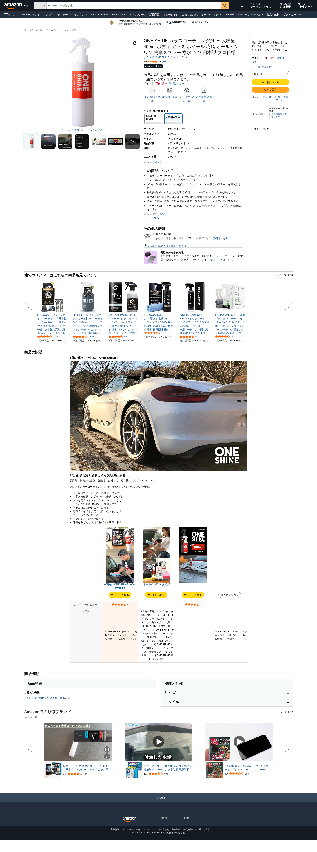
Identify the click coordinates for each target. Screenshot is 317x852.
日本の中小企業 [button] (169, 97)
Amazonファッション (250, 14)
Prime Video (119, 14)
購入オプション (230, 594)
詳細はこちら (176, 83)
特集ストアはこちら (221, 259)
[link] (52, 324)
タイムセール (137, 14)
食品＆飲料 (273, 14)
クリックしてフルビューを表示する (82, 130)
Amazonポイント (30, 14)
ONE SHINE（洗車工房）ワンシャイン (278, 100)
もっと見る (152, 218)
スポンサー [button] (29, 717)
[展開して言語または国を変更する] (173, 818)
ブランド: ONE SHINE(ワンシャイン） (166, 57)
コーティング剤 (68, 30)
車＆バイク (29, 30)
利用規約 (114, 829)
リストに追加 (261, 129)
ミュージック (170, 14)
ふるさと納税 (190, 14)
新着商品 (154, 14)
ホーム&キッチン (211, 14)
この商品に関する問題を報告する (167, 245)
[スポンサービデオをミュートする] (107, 756)
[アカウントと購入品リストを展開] (275, 7)
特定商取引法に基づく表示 (196, 829)
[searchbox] (134, 5)
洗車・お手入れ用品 (48, 30)
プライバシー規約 (131, 829)
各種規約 (176, 829)
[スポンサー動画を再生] (158, 742)
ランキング (80, 14)
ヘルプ (47, 14)
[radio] (31, 141)
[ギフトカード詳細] (300, 14)
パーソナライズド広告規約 (156, 829)
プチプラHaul (63, 14)
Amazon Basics (100, 14)
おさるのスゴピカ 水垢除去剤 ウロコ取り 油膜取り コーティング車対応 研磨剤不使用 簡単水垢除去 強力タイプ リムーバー (168, 767)
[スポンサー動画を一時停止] (107, 749)
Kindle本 (229, 14)
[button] (10, 14)
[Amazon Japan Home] (129, 819)
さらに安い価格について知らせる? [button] (46, 697)
